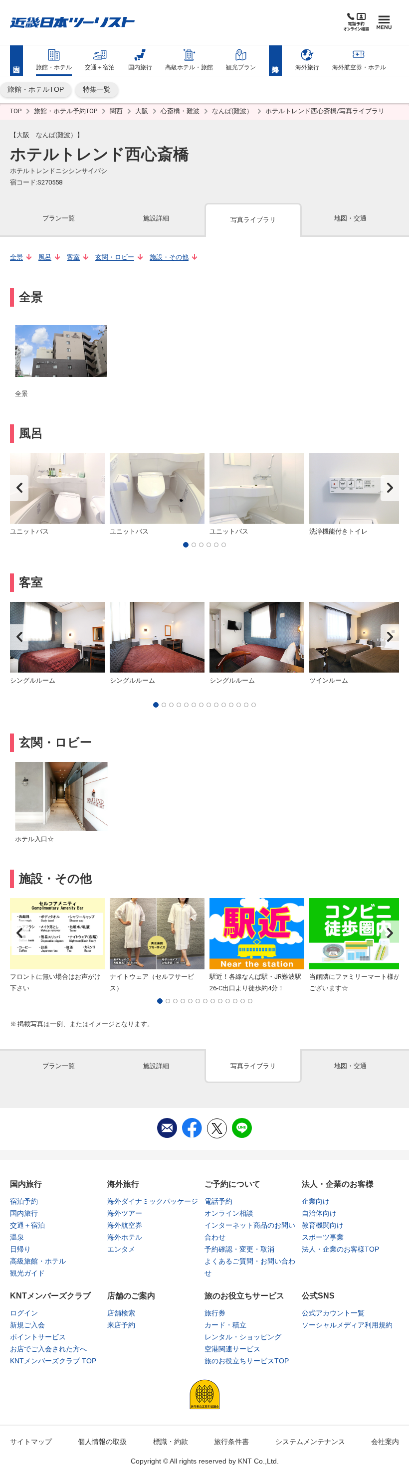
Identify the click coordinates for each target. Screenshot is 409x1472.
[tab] (58, 219)
